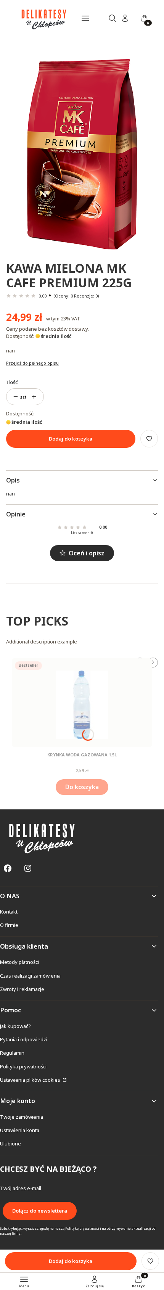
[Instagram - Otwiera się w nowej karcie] (27, 868)
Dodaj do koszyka (70, 438)
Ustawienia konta (19, 1130)
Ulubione (10, 1143)
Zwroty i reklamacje (22, 989)
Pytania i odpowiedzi (23, 1039)
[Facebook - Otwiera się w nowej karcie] (7, 868)
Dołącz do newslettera (39, 1210)
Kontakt (9, 911)
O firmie (9, 925)
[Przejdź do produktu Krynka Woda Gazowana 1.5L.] (82, 702)
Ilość (12, 382)
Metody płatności (19, 962)
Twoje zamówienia (21, 1116)
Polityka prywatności (23, 1066)
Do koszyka (82, 787)
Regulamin (12, 1052)
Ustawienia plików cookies (30, 1079)
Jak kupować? (15, 1026)
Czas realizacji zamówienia (30, 975)
